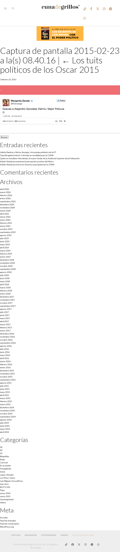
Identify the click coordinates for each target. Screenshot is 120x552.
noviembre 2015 (7, 373)
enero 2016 (5, 367)
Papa (2, 490)
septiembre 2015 (8, 379)
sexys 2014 (5, 493)
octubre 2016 (6, 340)
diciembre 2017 (7, 296)
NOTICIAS (5, 487)
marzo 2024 (5, 210)
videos (3, 502)
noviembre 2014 (7, 410)
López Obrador (7, 475)
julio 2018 (4, 275)
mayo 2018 (5, 281)
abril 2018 (4, 284)
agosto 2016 (6, 346)
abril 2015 (4, 395)
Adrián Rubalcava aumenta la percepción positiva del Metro (27, 161)
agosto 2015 (6, 383)
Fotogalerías (5, 468)
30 (1, 447)
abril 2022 (4, 213)
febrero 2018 (6, 290)
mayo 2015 (5, 392)
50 (1, 453)
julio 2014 (4, 423)
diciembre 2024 (7, 204)
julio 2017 (4, 312)
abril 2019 (4, 247)
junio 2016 (5, 352)
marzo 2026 (5, 192)
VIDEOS (64, 535)
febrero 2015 (6, 401)
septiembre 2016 (8, 343)
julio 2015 (4, 386)
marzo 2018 (5, 287)
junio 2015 (5, 389)
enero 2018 (5, 293)
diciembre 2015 (7, 370)
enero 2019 (5, 257)
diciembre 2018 (7, 260)
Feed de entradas (8, 520)
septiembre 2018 (8, 269)
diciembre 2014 (7, 407)
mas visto (4, 484)
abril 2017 (4, 321)
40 (1, 450)
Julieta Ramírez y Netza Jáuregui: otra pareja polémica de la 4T (28, 152)
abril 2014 (4, 432)
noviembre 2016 (7, 336)
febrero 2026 (6, 195)
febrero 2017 (6, 327)
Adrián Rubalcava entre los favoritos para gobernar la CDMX (27, 164)
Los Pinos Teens (7, 478)
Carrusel (4, 462)
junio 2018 (5, 278)
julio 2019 (4, 238)
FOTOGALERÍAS (48, 535)
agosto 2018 (6, 272)
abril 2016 (4, 358)
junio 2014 (5, 426)
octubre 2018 (6, 266)
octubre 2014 (6, 413)
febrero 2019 (6, 253)
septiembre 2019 (8, 232)
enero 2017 (5, 330)
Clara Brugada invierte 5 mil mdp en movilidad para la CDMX (27, 155)
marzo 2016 (5, 361)
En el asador (5, 465)
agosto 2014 (6, 419)
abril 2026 (4, 189)
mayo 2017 (5, 318)
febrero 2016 (6, 364)
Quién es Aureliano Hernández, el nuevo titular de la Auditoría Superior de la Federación (40, 158)
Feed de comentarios (9, 523)
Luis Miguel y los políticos (11, 481)
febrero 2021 (6, 223)
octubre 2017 (6, 303)
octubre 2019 (6, 229)
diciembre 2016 (7, 333)
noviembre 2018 (7, 263)
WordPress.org (7, 526)
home (2, 471)
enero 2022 (5, 220)
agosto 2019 (6, 235)
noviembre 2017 (7, 300)
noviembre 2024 (7, 207)
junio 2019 (5, 241)
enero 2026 (5, 198)
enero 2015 (5, 404)
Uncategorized (6, 499)
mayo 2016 (5, 355)
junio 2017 (5, 315)
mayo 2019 (5, 244)
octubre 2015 (6, 376)
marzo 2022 (5, 217)
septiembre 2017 (8, 306)
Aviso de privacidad (83, 535)
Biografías (4, 456)
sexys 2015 (5, 496)
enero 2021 (5, 226)
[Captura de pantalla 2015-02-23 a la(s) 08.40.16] (34, 123)
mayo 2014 (5, 429)
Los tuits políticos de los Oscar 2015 (51, 65)
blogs (2, 459)
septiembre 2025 (8, 201)
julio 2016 (4, 349)
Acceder (4, 517)
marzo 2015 (5, 398)
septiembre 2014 (8, 416)
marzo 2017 (5, 324)
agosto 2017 (6, 309)
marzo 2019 (5, 250)
